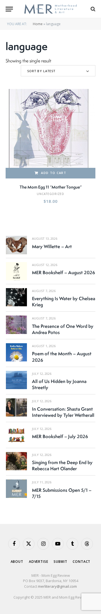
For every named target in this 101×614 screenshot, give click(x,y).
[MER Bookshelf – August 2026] (16, 271)
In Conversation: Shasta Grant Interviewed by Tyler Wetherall (63, 412)
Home (38, 24)
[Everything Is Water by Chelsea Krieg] (16, 297)
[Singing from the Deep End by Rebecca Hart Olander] (16, 461)
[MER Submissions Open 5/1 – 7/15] (16, 488)
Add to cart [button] (53, 173)
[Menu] (9, 9)
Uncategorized (50, 194)
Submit (60, 561)
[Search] (92, 9)
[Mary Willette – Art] (16, 245)
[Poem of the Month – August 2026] (16, 352)
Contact (81, 561)
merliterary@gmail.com (57, 586)
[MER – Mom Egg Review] (50, 9)
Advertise (38, 561)
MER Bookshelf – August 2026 (63, 272)
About (17, 561)
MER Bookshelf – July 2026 (60, 436)
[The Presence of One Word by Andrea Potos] (16, 325)
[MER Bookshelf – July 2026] (16, 435)
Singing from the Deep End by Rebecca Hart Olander (62, 465)
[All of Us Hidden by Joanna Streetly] (16, 380)
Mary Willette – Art (52, 246)
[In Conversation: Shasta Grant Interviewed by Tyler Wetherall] (16, 407)
